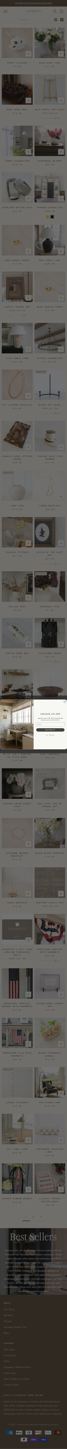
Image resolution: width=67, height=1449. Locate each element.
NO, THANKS (50, 735)
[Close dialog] (65, 701)
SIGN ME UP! (50, 730)
